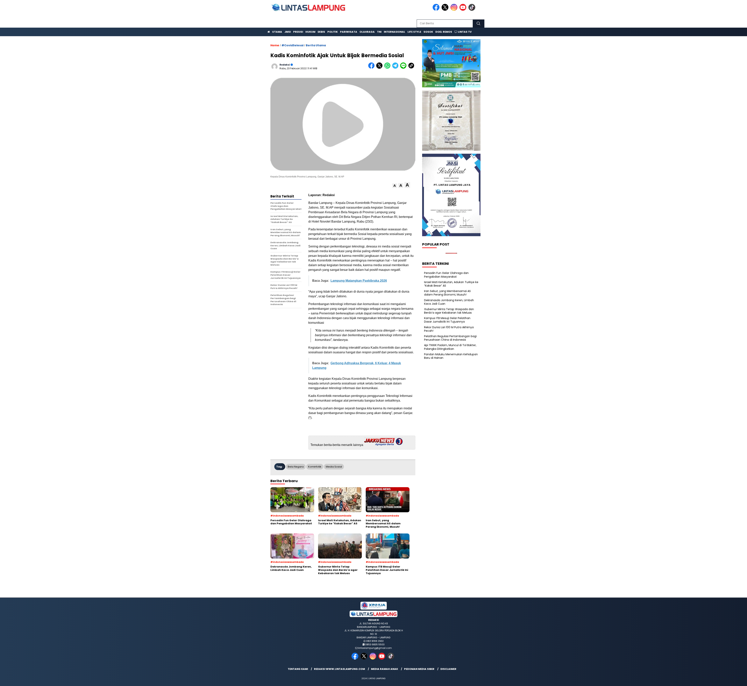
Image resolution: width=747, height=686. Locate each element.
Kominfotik (314, 466)
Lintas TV (464, 32)
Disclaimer (448, 669)
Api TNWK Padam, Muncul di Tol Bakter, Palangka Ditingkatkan (450, 347)
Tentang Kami (298, 669)
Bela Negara (296, 466)
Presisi (298, 32)
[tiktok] (472, 9)
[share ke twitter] (380, 67)
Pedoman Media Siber (419, 669)
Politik (332, 32)
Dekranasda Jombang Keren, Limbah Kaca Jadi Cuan (449, 302)
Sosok (428, 32)
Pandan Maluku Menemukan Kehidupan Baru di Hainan (451, 356)
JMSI (287, 32)
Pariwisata (348, 32)
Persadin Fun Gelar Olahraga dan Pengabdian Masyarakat (446, 274)
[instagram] (455, 9)
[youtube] (463, 9)
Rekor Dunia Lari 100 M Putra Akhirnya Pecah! (449, 329)
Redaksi (285, 64)
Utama (277, 32)
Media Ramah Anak (384, 669)
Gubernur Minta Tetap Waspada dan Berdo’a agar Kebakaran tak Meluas (449, 311)
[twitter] (446, 9)
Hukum (310, 32)
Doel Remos (443, 32)
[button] (394, 185)
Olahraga (367, 32)
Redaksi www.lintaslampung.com (339, 669)
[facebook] (437, 9)
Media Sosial (334, 466)
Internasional (394, 32)
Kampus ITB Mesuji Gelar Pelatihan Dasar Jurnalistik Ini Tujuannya (447, 320)
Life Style (414, 32)
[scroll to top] (721, 680)
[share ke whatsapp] (388, 67)
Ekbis (321, 32)
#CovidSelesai (292, 45)
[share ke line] (404, 67)
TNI (379, 32)
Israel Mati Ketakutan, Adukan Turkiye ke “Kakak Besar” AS (451, 284)
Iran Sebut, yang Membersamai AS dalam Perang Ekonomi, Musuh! (447, 293)
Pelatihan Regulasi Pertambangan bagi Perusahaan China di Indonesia (450, 338)
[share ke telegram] (396, 67)
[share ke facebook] (372, 67)
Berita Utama (316, 45)
